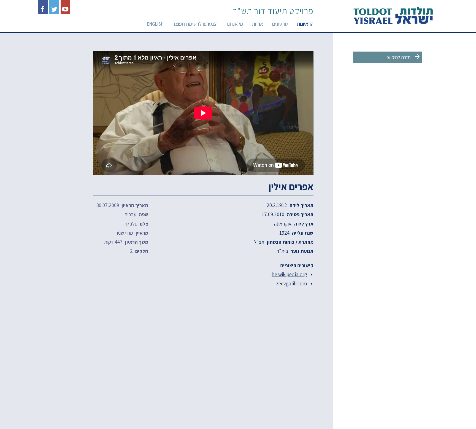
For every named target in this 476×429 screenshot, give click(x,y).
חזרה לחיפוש (404, 57)
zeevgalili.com (291, 283)
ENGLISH (155, 24)
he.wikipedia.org (289, 274)
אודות (257, 23)
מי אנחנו (235, 23)
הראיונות (305, 23)
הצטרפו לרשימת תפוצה (195, 23)
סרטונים (280, 23)
